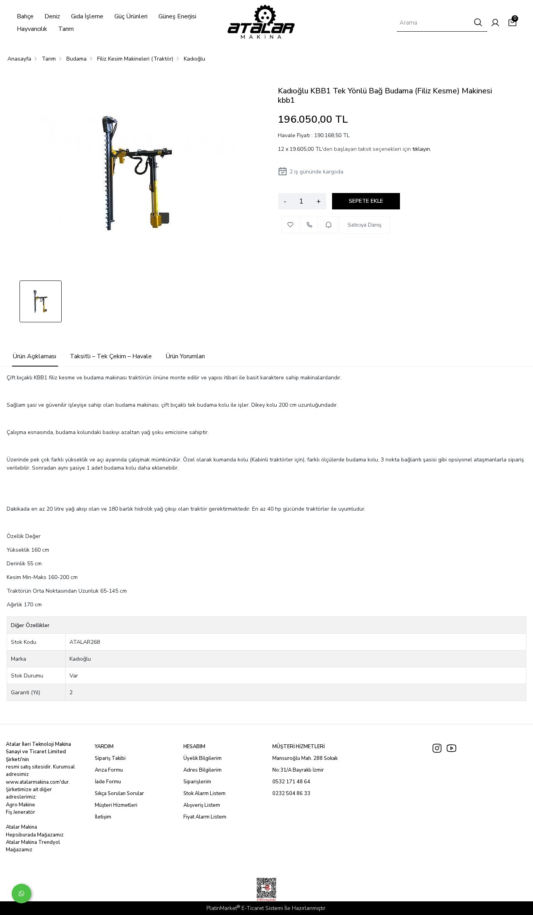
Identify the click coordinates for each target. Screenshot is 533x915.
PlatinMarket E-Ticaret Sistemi (244, 908)
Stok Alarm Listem (204, 793)
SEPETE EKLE (366, 201)
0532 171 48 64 (291, 781)
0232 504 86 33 (291, 793)
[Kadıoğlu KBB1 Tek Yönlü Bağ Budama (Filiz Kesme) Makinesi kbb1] (137, 174)
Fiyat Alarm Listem (204, 816)
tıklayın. (421, 149)
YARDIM (104, 746)
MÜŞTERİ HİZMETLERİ (298, 746)
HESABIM (194, 746)
